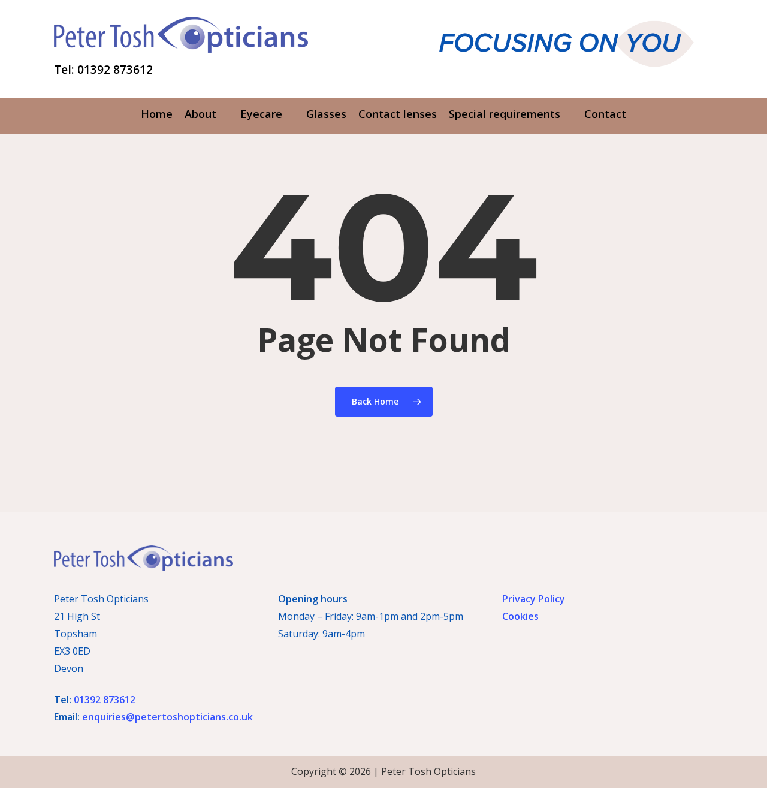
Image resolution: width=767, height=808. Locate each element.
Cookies (520, 616)
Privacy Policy (533, 598)
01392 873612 (104, 699)
